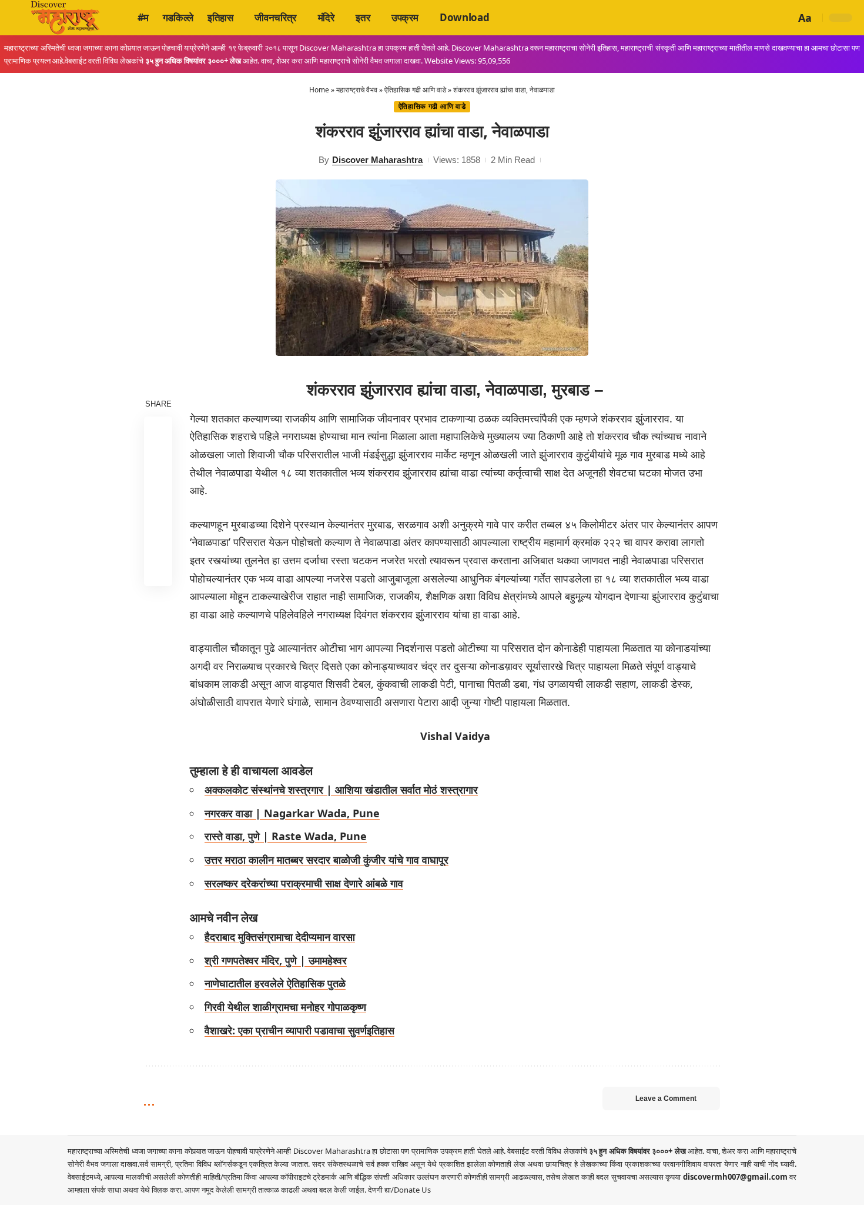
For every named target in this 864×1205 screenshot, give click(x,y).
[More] (158, 571)
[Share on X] (158, 458)
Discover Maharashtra (377, 160)
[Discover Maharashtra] (65, 17)
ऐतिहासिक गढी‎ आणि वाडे (415, 90)
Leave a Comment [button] (665, 1098)
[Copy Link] (158, 543)
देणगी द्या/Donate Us (399, 1189)
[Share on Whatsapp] (158, 486)
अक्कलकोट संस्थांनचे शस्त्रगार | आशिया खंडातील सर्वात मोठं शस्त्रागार (341, 790)
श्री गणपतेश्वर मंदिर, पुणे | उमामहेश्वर (276, 960)
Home (319, 90)
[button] (784, 18)
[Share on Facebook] (158, 430)
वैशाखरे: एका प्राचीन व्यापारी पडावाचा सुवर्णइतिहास (299, 1030)
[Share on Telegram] (158, 515)
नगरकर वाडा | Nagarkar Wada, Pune (292, 813)
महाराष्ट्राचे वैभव (356, 90)
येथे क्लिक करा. (162, 1189)
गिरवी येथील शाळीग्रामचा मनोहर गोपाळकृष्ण (285, 1007)
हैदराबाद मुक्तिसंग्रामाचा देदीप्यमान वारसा (280, 937)
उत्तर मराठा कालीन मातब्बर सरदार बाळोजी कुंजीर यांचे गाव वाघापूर (326, 860)
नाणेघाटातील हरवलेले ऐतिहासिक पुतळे (275, 983)
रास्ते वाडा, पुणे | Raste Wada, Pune (286, 836)
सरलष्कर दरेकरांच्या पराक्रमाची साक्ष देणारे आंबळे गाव (304, 883)
